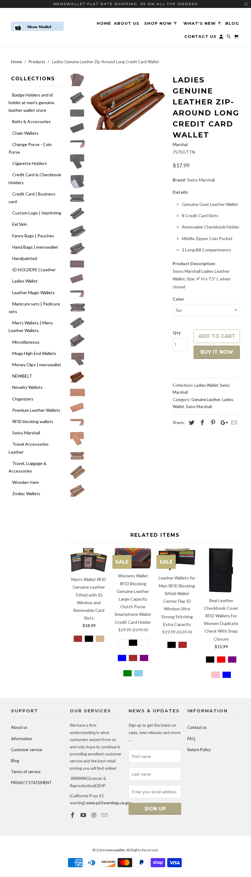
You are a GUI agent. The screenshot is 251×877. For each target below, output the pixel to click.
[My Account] (221, 37)
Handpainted (24, 258)
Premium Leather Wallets (36, 410)
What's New (202, 23)
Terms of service (25, 771)
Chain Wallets (25, 133)
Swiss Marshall (26, 432)
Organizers (22, 398)
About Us (126, 23)
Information (21, 738)
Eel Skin (19, 224)
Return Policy (199, 749)
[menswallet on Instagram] (94, 815)
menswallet (115, 850)
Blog (15, 760)
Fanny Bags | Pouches (33, 235)
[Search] (229, 37)
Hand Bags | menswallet (35, 247)
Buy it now (216, 352)
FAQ (191, 738)
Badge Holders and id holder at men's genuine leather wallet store (31, 102)
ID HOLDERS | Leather (34, 269)
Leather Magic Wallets (33, 292)
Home (104, 23)
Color (178, 298)
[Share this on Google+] (222, 422)
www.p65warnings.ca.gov (109, 802)
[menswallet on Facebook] (73, 815)
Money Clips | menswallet (36, 364)
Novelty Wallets (27, 387)
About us (19, 727)
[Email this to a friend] (233, 422)
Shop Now (160, 23)
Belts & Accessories (31, 121)
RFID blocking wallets (32, 421)
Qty (177, 332)
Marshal (180, 144)
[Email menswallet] (105, 815)
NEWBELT (22, 375)
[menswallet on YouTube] (84, 815)
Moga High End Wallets (34, 353)
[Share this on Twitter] (191, 422)
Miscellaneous (25, 342)
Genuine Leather (205, 399)
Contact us (197, 727)
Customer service (26, 749)
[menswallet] (37, 22)
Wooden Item (25, 482)
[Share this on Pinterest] (212, 422)
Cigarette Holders (29, 163)
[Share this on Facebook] (201, 422)
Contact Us (200, 36)
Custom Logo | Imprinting (36, 212)
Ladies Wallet (25, 280)
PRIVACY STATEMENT (31, 782)
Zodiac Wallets (26, 493)
